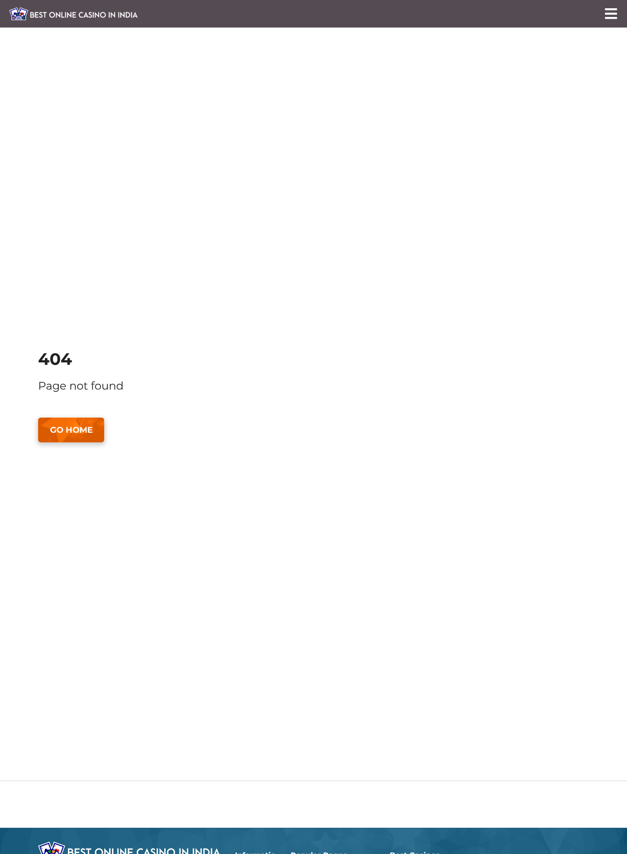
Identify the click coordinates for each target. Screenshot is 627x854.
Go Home (71, 430)
